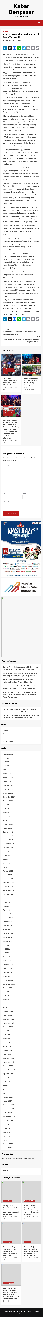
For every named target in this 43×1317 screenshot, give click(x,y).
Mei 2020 (6, 1038)
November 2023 (8, 883)
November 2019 (8, 1062)
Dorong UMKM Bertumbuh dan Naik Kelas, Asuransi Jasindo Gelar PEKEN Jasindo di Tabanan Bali (21, 668)
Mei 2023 (6, 906)
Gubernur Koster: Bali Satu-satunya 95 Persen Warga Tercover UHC (19, 331)
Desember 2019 (8, 1058)
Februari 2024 (8, 871)
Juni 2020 (6, 1035)
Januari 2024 (7, 875)
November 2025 (8, 789)
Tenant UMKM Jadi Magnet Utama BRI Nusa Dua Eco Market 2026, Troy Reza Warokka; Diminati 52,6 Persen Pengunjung (21, 694)
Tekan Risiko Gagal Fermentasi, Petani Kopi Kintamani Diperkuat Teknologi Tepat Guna (18, 681)
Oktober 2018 (8, 1113)
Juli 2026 (6, 758)
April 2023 (6, 910)
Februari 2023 (8, 918)
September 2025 (9, 797)
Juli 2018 (6, 1124)
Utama (5, 31)
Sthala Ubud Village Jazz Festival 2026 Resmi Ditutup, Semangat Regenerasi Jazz (32, 382)
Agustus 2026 (8, 754)
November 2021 (8, 976)
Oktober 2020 (8, 1027)
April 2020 (6, 1042)
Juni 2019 (6, 1081)
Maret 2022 (7, 961)
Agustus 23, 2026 (13, 1216)
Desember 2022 (8, 925)
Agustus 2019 (8, 1074)
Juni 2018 (6, 1128)
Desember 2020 (8, 1019)
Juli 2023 (6, 898)
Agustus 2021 (8, 988)
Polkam (13, 371)
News (12, 368)
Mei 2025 (6, 812)
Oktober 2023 (8, 886)
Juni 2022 (6, 949)
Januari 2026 (7, 781)
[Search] (39, 23)
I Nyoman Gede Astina (10, 709)
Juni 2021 (6, 996)
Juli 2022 (6, 945)
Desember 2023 (8, 879)
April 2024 (6, 863)
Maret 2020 (7, 1046)
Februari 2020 (8, 1050)
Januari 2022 (7, 968)
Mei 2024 (6, 859)
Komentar (7, 466)
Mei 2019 (6, 1085)
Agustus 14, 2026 (34, 1257)
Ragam (13, 413)
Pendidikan (32, 1200)
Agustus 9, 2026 (33, 389)
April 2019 (6, 1089)
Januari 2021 (7, 1015)
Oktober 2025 (8, 793)
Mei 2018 (6, 1132)
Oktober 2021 (8, 980)
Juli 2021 (6, 992)
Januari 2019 (7, 1101)
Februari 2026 (8, 777)
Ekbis (5, 406)
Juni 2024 (6, 855)
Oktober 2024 (8, 840)
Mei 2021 (6, 999)
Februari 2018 (8, 1144)
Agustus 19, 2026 (13, 1257)
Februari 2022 (8, 964)
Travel (5, 415)
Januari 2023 (7, 922)
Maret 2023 (7, 914)
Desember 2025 (8, 785)
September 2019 (9, 1070)
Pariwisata (6, 371)
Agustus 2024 (8, 847)
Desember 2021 (8, 972)
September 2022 (9, 937)
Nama (5, 493)
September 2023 (9, 890)
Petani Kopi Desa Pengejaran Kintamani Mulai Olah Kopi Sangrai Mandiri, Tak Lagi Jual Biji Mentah (20, 674)
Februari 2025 (8, 824)
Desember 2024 (8, 832)
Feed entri (6, 734)
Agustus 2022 (8, 941)
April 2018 (6, 1136)
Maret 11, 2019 (14, 40)
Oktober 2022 (8, 933)
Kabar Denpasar (21, 9)
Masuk (5, 730)
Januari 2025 (7, 828)
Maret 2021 (7, 1007)
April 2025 (6, 816)
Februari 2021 (8, 1011)
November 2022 (8, 929)
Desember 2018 (8, 1105)
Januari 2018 (7, 1148)
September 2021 (9, 984)
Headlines (6, 368)
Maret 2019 (7, 1093)
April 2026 (6, 770)
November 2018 (8, 1109)
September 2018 (9, 1116)
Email (25, 493)
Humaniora (14, 408)
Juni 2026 (6, 762)
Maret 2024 (7, 867)
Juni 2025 (6, 809)
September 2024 (9, 844)
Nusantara (11, 410)
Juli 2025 (6, 805)
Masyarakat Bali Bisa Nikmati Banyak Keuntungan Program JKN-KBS (22, 339)
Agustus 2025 (8, 801)
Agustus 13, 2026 (13, 1301)
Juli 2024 (6, 851)
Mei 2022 (6, 953)
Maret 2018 (7, 1140)
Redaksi (5, 1170)
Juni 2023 (6, 902)
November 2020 (8, 1023)
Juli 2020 (6, 1031)
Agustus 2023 (8, 894)
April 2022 (6, 957)
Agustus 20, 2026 (34, 1216)
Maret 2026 (7, 773)
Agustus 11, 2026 (13, 387)
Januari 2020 (7, 1054)
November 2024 (8, 836)
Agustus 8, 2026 (13, 440)
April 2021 (6, 1003)
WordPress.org (8, 742)
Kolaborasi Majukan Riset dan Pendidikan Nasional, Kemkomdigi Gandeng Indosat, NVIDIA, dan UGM (20, 687)
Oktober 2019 (8, 1066)
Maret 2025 (7, 820)
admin (6, 40)
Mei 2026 (6, 766)
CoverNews (31, 1311)
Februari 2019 (8, 1097)
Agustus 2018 (8, 1120)
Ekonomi (10, 406)
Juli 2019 (6, 1077)
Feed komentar (8, 738)
